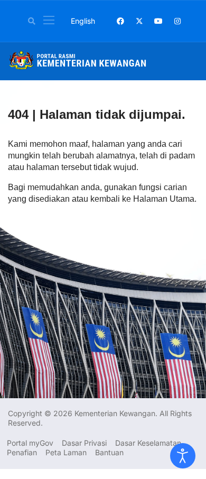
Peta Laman (66, 452)
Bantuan (109, 452)
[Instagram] (177, 20)
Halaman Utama (163, 198)
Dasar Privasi (84, 442)
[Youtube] (158, 20)
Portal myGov (30, 442)
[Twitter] (139, 20)
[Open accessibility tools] (182, 455)
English (83, 20)
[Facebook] (120, 20)
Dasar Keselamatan (148, 442)
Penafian (22, 452)
